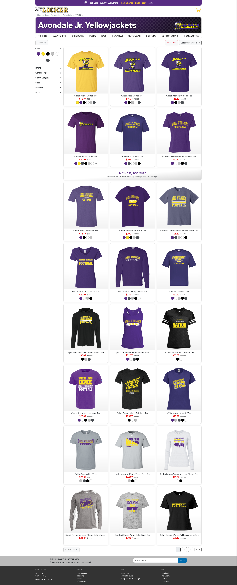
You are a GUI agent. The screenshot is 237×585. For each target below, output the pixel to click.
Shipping (80, 576)
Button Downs (170, 36)
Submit (183, 560)
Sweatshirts (60, 36)
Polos (92, 36)
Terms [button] (151, 3)
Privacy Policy (124, 573)
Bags (103, 36)
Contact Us (81, 581)
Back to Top (71, 550)
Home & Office (191, 36)
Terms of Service (126, 576)
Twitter (164, 578)
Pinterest (165, 581)
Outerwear (134, 36)
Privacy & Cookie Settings (129, 578)
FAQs (79, 578)
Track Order (82, 573)
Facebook (165, 573)
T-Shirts (42, 36)
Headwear (117, 36)
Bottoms (151, 36)
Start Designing (85, 89)
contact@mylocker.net (44, 579)
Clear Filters (171, 43)
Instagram (165, 576)
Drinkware (78, 36)
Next (198, 549)
